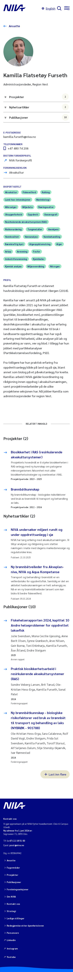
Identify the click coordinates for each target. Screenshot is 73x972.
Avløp (8, 251)
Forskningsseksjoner (17, 889)
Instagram (12, 948)
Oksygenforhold (13, 214)
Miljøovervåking (36, 266)
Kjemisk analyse (13, 266)
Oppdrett (33, 214)
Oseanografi (50, 214)
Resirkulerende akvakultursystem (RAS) (26, 221)
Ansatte (14, 26)
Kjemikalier (38, 258)
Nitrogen (55, 266)
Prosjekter (37, 97)
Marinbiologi (43, 199)
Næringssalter (46, 207)
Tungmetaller (35, 229)
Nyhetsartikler (37, 107)
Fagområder (13, 867)
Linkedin (11, 940)
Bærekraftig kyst (14, 244)
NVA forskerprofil (20, 160)
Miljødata (27, 207)
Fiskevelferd (29, 192)
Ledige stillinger (15, 918)
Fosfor (36, 251)
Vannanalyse (31, 236)
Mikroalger (11, 207)
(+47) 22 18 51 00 (16, 840)
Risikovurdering (13, 229)
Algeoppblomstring (40, 244)
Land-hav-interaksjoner (18, 199)
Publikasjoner (38, 117)
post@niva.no (17, 845)
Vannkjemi (53, 229)
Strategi (11, 911)
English (50, 8)
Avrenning (22, 251)
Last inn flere (57, 774)
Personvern (13, 932)
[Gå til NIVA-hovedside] (21, 8)
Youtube (11, 956)
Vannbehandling (51, 236)
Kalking (46, 192)
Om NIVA (11, 896)
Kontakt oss (13, 903)
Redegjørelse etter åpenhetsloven (25, 925)
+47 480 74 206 (18, 148)
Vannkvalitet (12, 236)
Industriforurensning (16, 258)
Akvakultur (16, 172)
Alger (59, 244)
